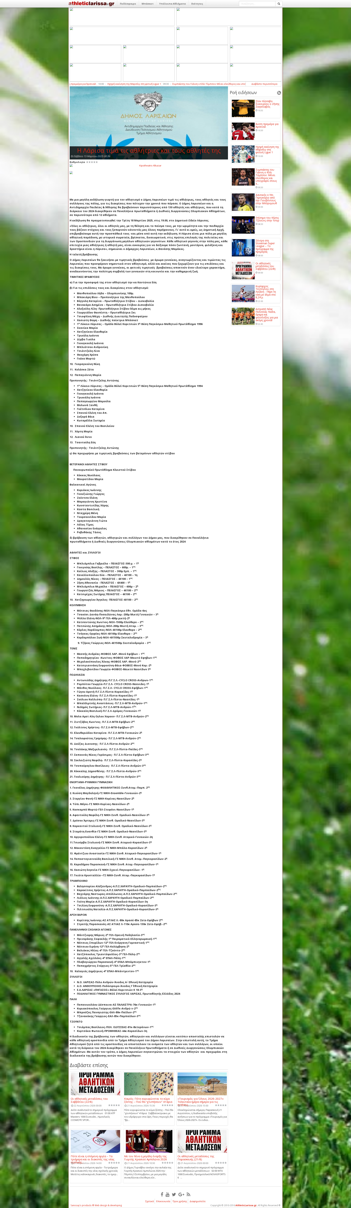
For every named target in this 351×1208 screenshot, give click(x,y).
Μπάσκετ (148, 3)
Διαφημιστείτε (198, 1201)
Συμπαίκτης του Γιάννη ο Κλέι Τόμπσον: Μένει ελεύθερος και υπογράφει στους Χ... (266, 176)
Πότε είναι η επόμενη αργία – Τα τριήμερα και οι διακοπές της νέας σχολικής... (92, 1158)
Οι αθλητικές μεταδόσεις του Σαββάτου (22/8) (89, 1100)
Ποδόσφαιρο (128, 3)
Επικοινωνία (163, 1201)
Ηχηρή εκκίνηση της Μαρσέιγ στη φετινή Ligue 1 (267, 149)
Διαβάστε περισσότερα (264, 83)
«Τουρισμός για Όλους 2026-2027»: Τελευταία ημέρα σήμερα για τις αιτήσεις (201, 1100)
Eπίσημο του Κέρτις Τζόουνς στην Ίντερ (267, 219)
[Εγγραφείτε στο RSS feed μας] (188, 1194)
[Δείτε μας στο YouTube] (167, 1194)
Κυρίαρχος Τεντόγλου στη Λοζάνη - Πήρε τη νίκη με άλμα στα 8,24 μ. (266, 292)
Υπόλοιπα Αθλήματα (172, 3)
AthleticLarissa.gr (246, 1205)
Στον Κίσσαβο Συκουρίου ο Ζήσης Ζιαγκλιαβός (267, 104)
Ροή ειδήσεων (243, 92)
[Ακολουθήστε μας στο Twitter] (174, 1194)
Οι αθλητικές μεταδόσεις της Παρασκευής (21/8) (196, 1158)
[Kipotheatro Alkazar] (149, 165)
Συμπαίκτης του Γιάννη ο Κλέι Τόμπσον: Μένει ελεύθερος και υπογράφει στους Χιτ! (147, 83)
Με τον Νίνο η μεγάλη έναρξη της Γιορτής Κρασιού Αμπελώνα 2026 (145, 1158)
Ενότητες (197, 3)
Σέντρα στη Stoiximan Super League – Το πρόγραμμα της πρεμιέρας (265, 246)
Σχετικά (149, 1201)
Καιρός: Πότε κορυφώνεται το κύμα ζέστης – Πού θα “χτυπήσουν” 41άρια (148, 1100)
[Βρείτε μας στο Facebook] (162, 1194)
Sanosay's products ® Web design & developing (96, 1205)
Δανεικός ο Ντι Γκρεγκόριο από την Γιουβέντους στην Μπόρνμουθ (241, 83)
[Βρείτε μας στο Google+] (181, 1194)
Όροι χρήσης (180, 1201)
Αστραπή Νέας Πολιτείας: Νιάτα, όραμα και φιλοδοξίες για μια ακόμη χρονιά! (267, 315)
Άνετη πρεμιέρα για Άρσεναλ (267, 125)
